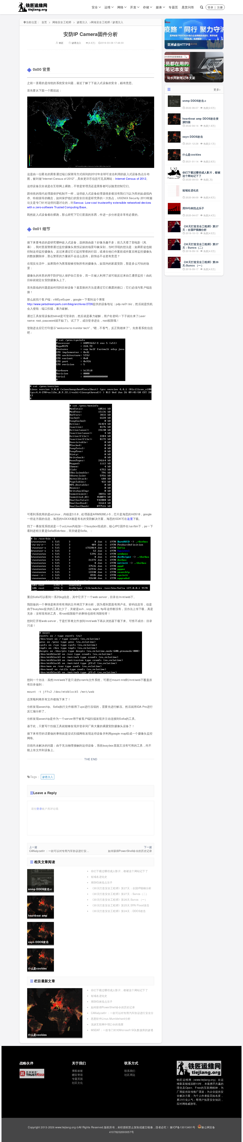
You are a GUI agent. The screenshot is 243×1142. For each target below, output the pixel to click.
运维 (107, 7)
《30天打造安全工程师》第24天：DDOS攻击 (118, 911)
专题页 (173, 7)
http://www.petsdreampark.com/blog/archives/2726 (60, 304)
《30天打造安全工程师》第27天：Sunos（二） (120, 894)
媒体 (159, 7)
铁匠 (60, 42)
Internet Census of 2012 (130, 179)
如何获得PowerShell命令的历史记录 (130, 851)
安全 (95, 7)
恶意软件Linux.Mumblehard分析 (111, 1018)
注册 (220, 7)
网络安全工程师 (61, 22)
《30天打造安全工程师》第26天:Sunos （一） (119, 899)
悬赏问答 (188, 7)
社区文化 (77, 1083)
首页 (44, 22)
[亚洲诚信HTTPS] (43, 1073)
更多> (217, 89)
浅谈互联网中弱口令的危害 (107, 1024)
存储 (146, 7)
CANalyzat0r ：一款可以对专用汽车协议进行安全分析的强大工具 (60, 851)
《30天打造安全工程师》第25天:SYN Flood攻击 (120, 905)
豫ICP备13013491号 (182, 1127)
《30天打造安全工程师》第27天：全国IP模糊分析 (121, 888)
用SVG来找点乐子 (102, 882)
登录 (210, 7)
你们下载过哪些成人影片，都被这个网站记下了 (119, 871)
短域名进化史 (99, 877)
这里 (130, 519)
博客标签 (77, 1071)
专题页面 (77, 1079)
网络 (120, 7)
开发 (133, 7)
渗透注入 (82, 22)
